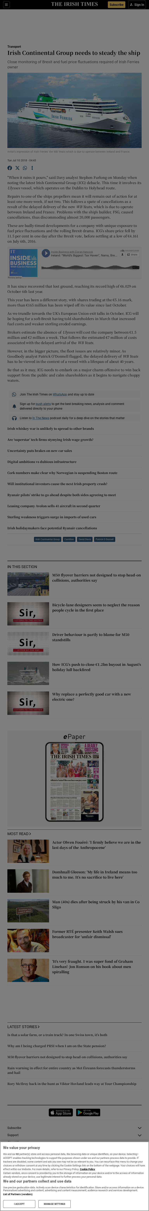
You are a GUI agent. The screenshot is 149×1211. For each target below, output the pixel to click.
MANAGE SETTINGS (54, 1204)
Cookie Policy (87, 1169)
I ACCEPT (19, 1204)
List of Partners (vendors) (18, 1194)
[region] (74, 1176)
